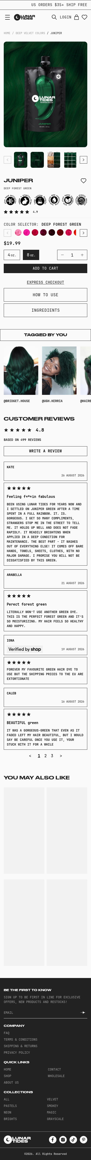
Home (7, 33)
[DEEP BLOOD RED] (60, 232)
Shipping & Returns (20, 1046)
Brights (10, 1119)
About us (11, 1082)
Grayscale (55, 1119)
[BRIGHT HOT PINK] (35, 232)
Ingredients (46, 310)
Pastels (10, 1106)
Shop (7, 1076)
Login (65, 17)
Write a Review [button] (45, 451)
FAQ (6, 1033)
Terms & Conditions (20, 1039)
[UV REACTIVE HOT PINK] (26, 232)
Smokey (52, 1106)
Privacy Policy (17, 1052)
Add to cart (45, 268)
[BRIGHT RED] (68, 232)
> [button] (61, 755)
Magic (51, 1112)
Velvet (52, 1099)
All (6, 1099)
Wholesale (56, 1076)
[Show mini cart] (76, 17)
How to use (45, 294)
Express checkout (45, 282)
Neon (7, 1112)
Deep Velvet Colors (30, 33)
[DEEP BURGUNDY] (52, 232)
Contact (54, 1069)
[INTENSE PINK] (43, 232)
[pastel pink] (18, 232)
